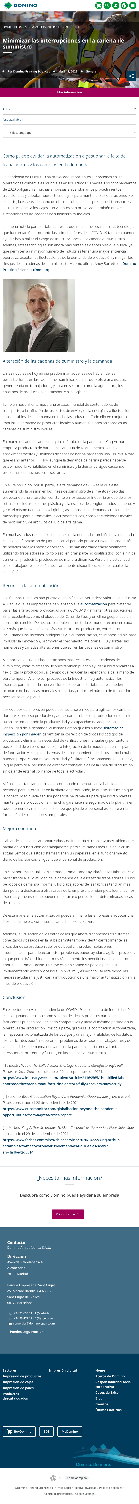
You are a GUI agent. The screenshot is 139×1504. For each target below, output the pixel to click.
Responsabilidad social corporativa (113, 1384)
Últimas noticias (108, 1410)
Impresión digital (63, 1370)
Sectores (10, 1370)
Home (100, 1370)
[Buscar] (107, 5)
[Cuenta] (115, 5)
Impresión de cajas (18, 1382)
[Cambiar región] (124, 5)
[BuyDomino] (98, 5)
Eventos (101, 1404)
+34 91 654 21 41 (25, 1313)
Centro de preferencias (58, 1493)
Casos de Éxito (107, 1392)
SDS (46, 1431)
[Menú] (132, 5)
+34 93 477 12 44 (25, 1318)
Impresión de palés (18, 1388)
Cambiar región (77, 1478)
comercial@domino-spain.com (34, 1323)
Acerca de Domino (110, 1376)
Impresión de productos (22, 1376)
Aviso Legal (64, 1487)
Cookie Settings (84, 1493)
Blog (98, 1398)
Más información (69, 92)
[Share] (131, 76)
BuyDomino (22, 1431)
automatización (93, 604)
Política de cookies (110, 1487)
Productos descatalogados (15, 1396)
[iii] (37, 460)
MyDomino (70, 1431)
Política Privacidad (85, 1487)
